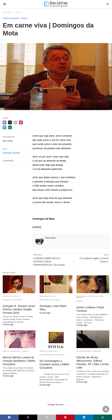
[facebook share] (4, 122)
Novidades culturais (50, 300)
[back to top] (105, 409)
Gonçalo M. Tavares (12, 300)
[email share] (15, 122)
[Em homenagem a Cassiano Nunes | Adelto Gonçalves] (56, 339)
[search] (107, 4)
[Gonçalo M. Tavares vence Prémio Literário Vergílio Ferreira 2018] (19, 284)
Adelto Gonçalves (11, 351)
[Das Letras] (55, 4)
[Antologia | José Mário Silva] (56, 284)
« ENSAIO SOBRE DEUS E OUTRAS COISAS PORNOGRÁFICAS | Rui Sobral (49, 261)
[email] (46, 417)
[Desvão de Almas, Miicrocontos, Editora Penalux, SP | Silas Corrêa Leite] (92, 339)
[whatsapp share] (10, 127)
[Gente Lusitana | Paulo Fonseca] (92, 284)
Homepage (7, 12)
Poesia (18, 12)
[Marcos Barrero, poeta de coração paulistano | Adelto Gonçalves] (19, 339)
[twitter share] (10, 122)
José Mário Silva (48, 296)
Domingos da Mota (11, 18)
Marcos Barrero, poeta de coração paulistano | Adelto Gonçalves (19, 361)
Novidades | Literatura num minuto (89, 296)
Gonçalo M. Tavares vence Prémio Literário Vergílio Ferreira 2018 (19, 309)
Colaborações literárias (52, 354)
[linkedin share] (4, 127)
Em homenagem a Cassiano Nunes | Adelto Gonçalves (54, 364)
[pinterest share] (21, 122)
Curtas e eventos (11, 296)
